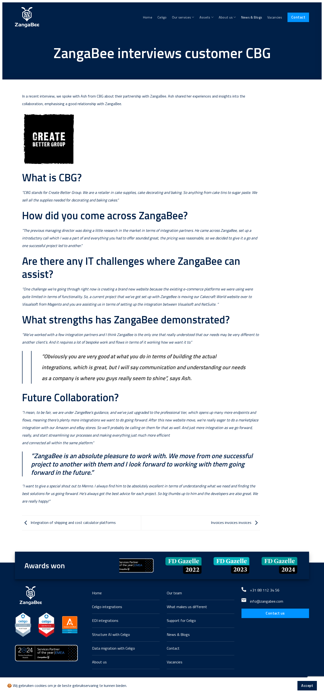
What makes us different (187, 607)
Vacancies (274, 17)
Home (147, 17)
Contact (298, 17)
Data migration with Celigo (113, 648)
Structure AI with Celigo (111, 634)
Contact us (275, 613)
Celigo (162, 17)
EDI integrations (105, 620)
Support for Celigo (181, 620)
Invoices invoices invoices (231, 522)
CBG (100, 96)
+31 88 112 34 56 (264, 590)
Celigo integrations (107, 607)
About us (226, 17)
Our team (174, 593)
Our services (181, 17)
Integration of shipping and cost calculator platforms (73, 522)
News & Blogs (251, 17)
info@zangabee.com (266, 601)
